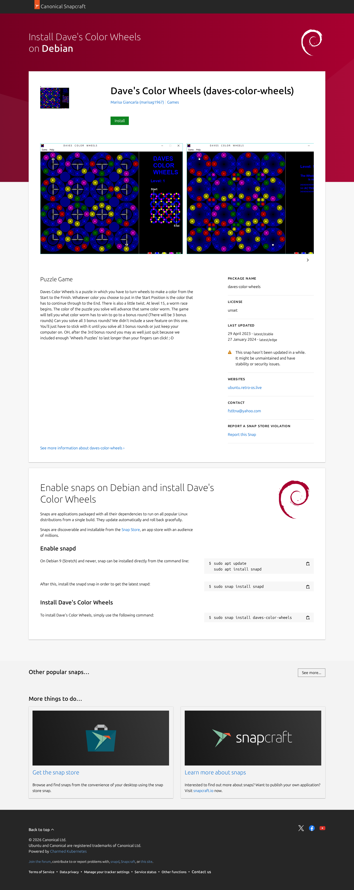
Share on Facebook (312, 828)
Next (308, 260)
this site (146, 861)
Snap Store (131, 529)
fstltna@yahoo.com (244, 411)
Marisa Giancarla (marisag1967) (138, 102)
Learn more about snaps (215, 772)
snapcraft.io (203, 790)
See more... (311, 672)
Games (173, 102)
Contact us (201, 872)
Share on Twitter (301, 828)
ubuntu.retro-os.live (245, 387)
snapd (115, 861)
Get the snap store (56, 772)
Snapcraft (128, 861)
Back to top (40, 829)
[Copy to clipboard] (308, 563)
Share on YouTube (322, 828)
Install (120, 120)
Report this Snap (242, 434)
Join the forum (40, 861)
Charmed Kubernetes (68, 851)
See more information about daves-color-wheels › (82, 448)
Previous (295, 260)
